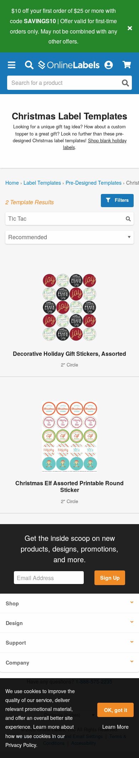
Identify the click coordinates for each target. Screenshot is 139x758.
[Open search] (125, 82)
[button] (11, 64)
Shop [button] (12, 603)
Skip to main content (26, 36)
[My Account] (108, 64)
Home (12, 182)
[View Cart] (126, 64)
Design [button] (14, 622)
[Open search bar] (29, 64)
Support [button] (16, 642)
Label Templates (42, 182)
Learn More (115, 726)
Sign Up (110, 577)
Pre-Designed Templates (94, 182)
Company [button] (17, 662)
